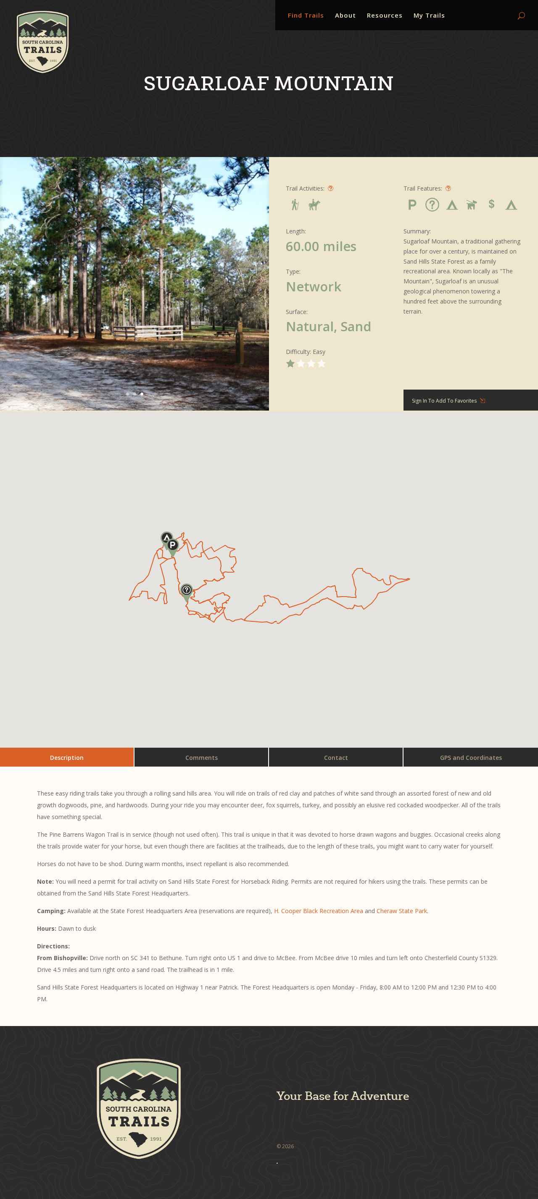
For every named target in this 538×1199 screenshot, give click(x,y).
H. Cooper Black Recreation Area (318, 911)
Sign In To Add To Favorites (444, 400)
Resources (385, 15)
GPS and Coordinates (471, 758)
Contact (336, 758)
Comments (201, 758)
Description (67, 758)
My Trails (429, 15)
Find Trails (306, 15)
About (345, 15)
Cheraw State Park (402, 911)
